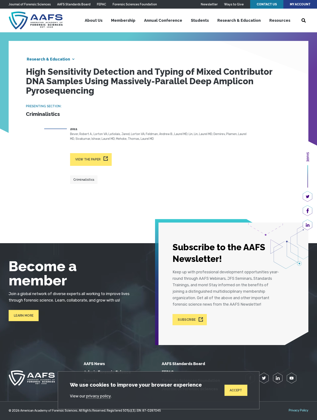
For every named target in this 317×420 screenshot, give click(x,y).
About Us (93, 20)
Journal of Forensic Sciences (30, 4)
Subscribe (187, 319)
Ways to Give (234, 4)
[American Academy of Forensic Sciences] (36, 20)
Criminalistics (83, 179)
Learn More (23, 315)
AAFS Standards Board (73, 4)
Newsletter (209, 4)
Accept (236, 390)
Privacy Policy (298, 410)
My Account (300, 4)
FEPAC (101, 4)
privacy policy (98, 396)
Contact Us (267, 4)
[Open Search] (303, 20)
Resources (279, 20)
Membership (123, 20)
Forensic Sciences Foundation (135, 4)
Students (200, 20)
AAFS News (94, 363)
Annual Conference (163, 20)
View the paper (87, 159)
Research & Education (239, 20)
